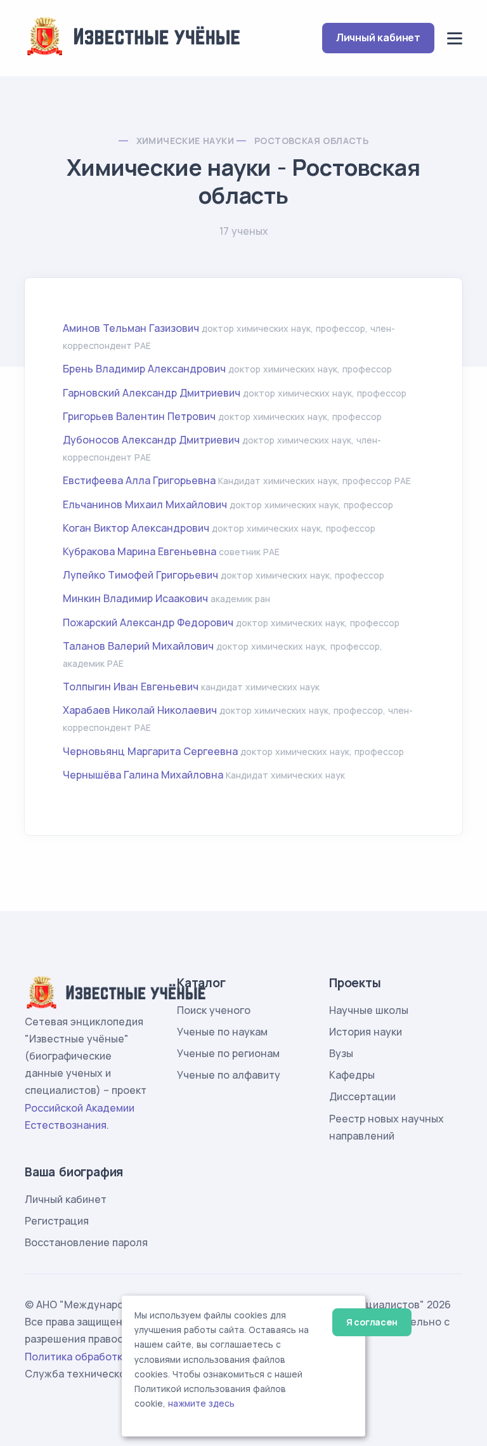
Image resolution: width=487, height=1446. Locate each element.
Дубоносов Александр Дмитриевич (151, 440)
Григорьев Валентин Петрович (139, 416)
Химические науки (185, 141)
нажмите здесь (201, 1403)
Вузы (341, 1053)
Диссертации (362, 1096)
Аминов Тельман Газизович (131, 328)
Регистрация (57, 1221)
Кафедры (352, 1075)
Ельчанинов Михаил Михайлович (145, 504)
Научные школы (368, 1010)
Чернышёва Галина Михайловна (143, 775)
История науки (365, 1032)
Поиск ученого (213, 1010)
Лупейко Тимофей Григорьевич (140, 575)
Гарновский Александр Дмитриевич (151, 393)
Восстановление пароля (86, 1242)
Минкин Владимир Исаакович (135, 598)
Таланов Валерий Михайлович (138, 646)
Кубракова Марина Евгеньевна (139, 551)
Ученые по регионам (228, 1053)
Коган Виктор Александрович (136, 528)
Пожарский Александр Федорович (148, 622)
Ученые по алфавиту (228, 1075)
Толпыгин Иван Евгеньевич (130, 686)
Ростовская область (311, 141)
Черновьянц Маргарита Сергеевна (150, 751)
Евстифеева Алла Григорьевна (139, 480)
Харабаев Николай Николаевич (140, 710)
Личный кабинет (378, 37)
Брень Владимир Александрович (144, 369)
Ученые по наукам (222, 1032)
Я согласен (372, 1322)
